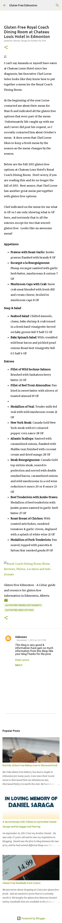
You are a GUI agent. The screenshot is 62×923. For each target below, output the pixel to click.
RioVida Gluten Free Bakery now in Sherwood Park (30, 765)
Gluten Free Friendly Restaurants (23, 605)
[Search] (57, 5)
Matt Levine (22, 659)
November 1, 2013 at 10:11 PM (31, 640)
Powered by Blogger (33, 918)
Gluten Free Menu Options (19, 610)
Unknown (21, 636)
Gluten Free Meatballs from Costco (21, 883)
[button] (6, 47)
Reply (18, 665)
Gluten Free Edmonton (23, 5)
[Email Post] (6, 601)
